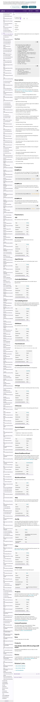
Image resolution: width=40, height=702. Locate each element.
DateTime (28, 370)
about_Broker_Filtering (21, 89)
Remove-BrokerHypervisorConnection (8, 269)
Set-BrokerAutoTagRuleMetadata (8, 472)
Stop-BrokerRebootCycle (7, 621)
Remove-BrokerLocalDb (7, 286)
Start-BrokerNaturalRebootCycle (8, 615)
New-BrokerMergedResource (7, 129)
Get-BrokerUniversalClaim (7, 35)
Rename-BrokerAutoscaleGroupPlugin (8, 372)
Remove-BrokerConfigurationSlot (7, 223)
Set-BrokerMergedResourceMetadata (8, 556)
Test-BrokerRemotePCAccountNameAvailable (8, 669)
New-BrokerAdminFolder (7, 62)
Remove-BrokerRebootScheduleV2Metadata (8, 326)
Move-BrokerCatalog (6, 55)
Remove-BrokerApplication (7, 176)
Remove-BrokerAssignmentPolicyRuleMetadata (8, 194)
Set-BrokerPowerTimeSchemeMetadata (8, 563)
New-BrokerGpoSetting (7, 107)
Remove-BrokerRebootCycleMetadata (8, 318)
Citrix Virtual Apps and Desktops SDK (21, 13)
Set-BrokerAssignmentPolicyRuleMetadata (8, 455)
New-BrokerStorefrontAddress (7, 147)
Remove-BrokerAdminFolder (6, 165)
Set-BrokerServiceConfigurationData (8, 581)
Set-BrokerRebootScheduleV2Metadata (8, 575)
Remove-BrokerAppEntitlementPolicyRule (7, 174)
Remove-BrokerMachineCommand (7, 290)
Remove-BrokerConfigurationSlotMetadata (8, 225)
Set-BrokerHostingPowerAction (8, 516)
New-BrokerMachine (6, 121)
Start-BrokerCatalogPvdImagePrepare (8, 602)
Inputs (16, 31)
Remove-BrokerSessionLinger (6, 333)
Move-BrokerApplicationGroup (7, 54)
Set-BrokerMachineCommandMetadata (7, 538)
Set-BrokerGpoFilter (6, 506)
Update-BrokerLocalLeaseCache (7, 676)
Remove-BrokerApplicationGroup (7, 179)
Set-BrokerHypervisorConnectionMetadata (8, 528)
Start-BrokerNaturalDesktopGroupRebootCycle (8, 612)
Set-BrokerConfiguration (7, 481)
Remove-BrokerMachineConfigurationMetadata (8, 299)
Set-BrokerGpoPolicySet (7, 512)
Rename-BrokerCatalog (7, 377)
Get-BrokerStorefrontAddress (7, 27)
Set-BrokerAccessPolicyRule (7, 423)
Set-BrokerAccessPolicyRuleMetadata (8, 425)
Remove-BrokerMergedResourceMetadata (8, 308)
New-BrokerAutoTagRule (7, 81)
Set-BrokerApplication (7, 438)
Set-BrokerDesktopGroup (7, 491)
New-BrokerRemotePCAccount (7, 140)
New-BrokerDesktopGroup (7, 94)
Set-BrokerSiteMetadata (7, 594)
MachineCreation (5, 688)
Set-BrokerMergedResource (7, 553)
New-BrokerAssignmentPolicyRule (8, 75)
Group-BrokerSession (7, 43)
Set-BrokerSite (5, 593)
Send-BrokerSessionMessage (7, 420)
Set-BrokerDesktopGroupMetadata (8, 494)
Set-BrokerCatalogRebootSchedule (7, 479)
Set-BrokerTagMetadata (7, 597)
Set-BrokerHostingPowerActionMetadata (8, 518)
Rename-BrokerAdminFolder (6, 356)
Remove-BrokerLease (7, 282)
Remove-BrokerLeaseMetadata (7, 285)
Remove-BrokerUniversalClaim (7, 347)
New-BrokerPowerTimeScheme (7, 133)
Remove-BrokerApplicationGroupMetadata (8, 181)
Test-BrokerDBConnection (7, 650)
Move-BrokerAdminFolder (7, 50)
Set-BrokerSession (6, 583)
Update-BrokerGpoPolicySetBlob (7, 672)
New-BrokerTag (6, 148)
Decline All (32, 7)
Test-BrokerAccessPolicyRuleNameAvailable (8, 627)
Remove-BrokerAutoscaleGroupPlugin (8, 197)
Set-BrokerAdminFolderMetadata (8, 429)
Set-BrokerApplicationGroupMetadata (8, 443)
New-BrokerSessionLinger (7, 142)
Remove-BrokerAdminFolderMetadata (8, 167)
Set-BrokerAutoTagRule (7, 469)
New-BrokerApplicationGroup (7, 72)
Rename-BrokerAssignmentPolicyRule (8, 369)
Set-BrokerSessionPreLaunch (7, 590)
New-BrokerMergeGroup (7, 131)
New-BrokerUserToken (7, 153)
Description (17, 25)
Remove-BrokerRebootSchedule (7, 321)
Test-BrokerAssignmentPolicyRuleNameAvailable (8, 644)
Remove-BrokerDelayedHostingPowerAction (7, 234)
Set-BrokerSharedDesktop (7, 591)
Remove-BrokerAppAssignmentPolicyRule (8, 171)
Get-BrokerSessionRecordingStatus (7, 21)
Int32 (27, 482)
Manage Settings (16, 7)
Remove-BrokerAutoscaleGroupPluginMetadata (8, 201)
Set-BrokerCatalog (6, 474)
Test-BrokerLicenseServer (7, 659)
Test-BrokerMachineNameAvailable (7, 662)
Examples (16, 27)
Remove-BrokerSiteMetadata (6, 341)
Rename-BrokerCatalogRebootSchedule (7, 380)
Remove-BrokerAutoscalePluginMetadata (7, 206)
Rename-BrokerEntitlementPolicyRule (8, 386)
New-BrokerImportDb (7, 116)
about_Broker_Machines (27, 91)
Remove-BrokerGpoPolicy (7, 253)
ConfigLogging (4, 682)
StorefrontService (5, 692)
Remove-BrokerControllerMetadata (7, 231)
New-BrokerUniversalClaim (7, 150)
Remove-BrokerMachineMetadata (7, 303)
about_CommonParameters (26, 630)
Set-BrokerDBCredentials (7, 490)
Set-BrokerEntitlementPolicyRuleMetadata (8, 504)
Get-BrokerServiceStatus (7, 13)
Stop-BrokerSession (6, 622)
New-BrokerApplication (7, 70)
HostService (4, 686)
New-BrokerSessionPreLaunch (7, 144)
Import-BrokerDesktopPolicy (6, 46)
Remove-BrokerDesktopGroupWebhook (8, 243)
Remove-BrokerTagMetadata (6, 345)
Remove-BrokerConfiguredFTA (7, 228)
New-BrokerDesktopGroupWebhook (8, 97)
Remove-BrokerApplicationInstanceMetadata (7, 185)
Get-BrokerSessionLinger (7, 16)
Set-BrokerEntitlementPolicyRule (8, 501)
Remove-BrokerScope (7, 331)
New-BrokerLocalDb (6, 117)
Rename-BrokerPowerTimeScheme (7, 400)
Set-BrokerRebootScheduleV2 (7, 573)
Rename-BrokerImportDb (7, 392)
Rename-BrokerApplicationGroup (7, 366)
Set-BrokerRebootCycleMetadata (8, 568)
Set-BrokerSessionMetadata (7, 587)
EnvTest (3, 685)
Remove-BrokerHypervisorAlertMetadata (8, 265)
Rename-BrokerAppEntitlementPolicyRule (7, 362)
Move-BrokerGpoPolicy (7, 58)
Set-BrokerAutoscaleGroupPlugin (8, 459)
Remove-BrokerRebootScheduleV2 (7, 324)
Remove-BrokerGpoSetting (7, 257)
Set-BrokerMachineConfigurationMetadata (8, 544)
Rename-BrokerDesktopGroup (6, 383)
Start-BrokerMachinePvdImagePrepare (8, 609)
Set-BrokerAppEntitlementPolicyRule (7, 435)
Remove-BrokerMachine (7, 288)
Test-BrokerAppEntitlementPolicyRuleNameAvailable (7, 634)
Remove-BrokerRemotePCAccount (7, 330)
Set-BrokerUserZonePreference (8, 599)
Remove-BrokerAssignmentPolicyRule (8, 191)
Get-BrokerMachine (20, 670)
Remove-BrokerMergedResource (7, 305)
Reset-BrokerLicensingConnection (8, 414)
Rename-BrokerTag (6, 404)
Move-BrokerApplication (7, 51)
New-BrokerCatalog (6, 82)
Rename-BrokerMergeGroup (6, 397)
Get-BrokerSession (6, 14)
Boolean (27, 308)
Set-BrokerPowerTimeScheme (7, 561)
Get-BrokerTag (5, 28)
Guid (27, 573)
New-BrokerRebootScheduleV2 (7, 138)
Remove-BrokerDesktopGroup (6, 237)
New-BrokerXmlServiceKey (8, 157)
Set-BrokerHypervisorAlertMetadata (8, 522)
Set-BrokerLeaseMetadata (7, 532)
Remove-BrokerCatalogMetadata (7, 217)
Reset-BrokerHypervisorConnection (8, 409)
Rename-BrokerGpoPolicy (7, 388)
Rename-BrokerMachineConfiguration (8, 394)
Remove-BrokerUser (6, 349)
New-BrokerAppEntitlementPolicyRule (7, 68)
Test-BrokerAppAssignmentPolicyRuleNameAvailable (8, 631)
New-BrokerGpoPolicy (7, 104)
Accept (24, 7)
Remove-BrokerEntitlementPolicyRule (8, 246)
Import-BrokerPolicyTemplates (7, 48)
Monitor (3, 689)
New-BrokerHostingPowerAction (8, 109)
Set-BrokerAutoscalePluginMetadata (7, 467)
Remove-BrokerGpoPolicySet (6, 256)
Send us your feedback (18, 677)
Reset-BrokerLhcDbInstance (7, 412)
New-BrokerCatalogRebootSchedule (7, 85)
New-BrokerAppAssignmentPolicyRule (8, 64)
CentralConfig (4, 680)
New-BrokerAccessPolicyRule (7, 60)
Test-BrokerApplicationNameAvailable (8, 641)
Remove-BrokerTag (6, 342)
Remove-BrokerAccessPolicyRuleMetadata (8, 162)
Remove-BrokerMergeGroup (8, 310)
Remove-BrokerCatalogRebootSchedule (7, 220)
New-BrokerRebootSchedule (7, 136)
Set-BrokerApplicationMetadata (8, 449)
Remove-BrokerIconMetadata (6, 277)
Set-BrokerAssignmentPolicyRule (8, 452)
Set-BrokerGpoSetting (7, 513)
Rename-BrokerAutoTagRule (6, 376)
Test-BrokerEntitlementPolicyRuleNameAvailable (8, 657)
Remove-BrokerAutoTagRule (6, 210)
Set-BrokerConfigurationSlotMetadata (8, 484)
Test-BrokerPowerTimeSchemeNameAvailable (8, 665)
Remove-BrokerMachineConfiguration (8, 296)
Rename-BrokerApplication (7, 364)
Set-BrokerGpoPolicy (6, 508)
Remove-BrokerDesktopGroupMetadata (8, 239)
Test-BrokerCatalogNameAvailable (8, 647)
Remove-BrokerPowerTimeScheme (7, 312)
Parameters (17, 29)
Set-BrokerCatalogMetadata (7, 476)
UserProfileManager (5, 695)
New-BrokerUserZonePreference (8, 155)
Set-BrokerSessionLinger (7, 585)
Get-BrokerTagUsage (7, 30)
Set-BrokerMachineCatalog (8, 535)
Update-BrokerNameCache (7, 677)
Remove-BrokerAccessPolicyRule (7, 159)
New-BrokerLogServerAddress (7, 120)
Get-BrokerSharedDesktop (7, 23)
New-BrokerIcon (6, 114)
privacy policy (28, 1)
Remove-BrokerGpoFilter (7, 252)
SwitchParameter (29, 462)
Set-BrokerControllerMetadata (7, 487)
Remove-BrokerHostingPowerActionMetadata (8, 262)
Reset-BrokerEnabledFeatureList (7, 406)
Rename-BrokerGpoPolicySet (6, 390)
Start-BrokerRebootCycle (7, 617)
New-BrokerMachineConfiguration (8, 126)
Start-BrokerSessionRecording (7, 619)
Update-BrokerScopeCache (8, 679)
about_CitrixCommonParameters (21, 620)
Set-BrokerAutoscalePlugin (8, 464)
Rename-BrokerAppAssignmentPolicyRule (8, 358)
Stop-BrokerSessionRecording (7, 625)
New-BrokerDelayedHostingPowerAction (7, 92)
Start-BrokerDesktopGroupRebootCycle (8, 605)
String (27, 222)
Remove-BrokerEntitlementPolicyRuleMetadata (8, 249)
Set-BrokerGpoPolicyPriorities (7, 510)
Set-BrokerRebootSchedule (8, 570)
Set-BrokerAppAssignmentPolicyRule (8, 432)
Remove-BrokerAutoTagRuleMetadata (8, 212)
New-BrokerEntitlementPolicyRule (8, 100)
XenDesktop (4, 698)
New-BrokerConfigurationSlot (7, 88)
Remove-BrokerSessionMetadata (7, 336)
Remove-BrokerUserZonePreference (8, 351)
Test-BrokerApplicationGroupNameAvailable (7, 637)
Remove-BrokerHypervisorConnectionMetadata (8, 272)
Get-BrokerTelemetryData (7, 31)
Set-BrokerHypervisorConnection (8, 525)
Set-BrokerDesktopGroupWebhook (8, 497)
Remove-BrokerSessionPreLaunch (7, 338)
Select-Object (31, 595)
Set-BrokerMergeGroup (7, 558)
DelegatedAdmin (5, 683)
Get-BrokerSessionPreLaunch (7, 18)
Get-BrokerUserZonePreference (8, 39)
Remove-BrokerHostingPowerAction (8, 259)
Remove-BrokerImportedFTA (6, 281)
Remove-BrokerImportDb (7, 278)
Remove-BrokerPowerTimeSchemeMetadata (8, 315)
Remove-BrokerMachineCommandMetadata (7, 293)
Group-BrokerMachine (7, 42)
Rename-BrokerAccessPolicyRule (7, 353)
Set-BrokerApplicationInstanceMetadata (7, 446)
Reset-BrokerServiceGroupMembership (8, 417)
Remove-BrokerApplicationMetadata (8, 188)
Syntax (16, 23)
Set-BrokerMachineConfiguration (8, 541)
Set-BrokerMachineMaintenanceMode (7, 548)
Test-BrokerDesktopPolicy (7, 655)
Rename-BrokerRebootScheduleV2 (7, 402)
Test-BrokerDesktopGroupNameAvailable (7, 652)
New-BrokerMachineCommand (7, 123)
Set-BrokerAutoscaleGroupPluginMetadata (8, 462)
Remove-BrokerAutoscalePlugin (7, 204)
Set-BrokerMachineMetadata (7, 551)
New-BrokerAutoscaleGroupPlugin (8, 78)
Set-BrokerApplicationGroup (7, 440)
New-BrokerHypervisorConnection (8, 112)
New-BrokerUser (6, 151)
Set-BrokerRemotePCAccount (7, 578)
